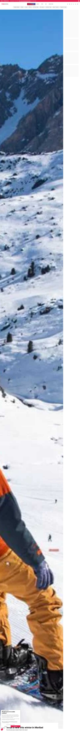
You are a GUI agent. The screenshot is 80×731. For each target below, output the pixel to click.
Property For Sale (63, 7)
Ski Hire (30, 7)
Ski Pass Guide (35, 7)
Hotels (26, 7)
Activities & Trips (48, 7)
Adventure (51, 4)
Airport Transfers (56, 7)
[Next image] (61, 369)
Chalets (22, 7)
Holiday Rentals (16, 7)
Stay (42, 4)
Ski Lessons (42, 7)
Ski (45, 4)
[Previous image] (2, 369)
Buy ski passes (31, 4)
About (38, 4)
